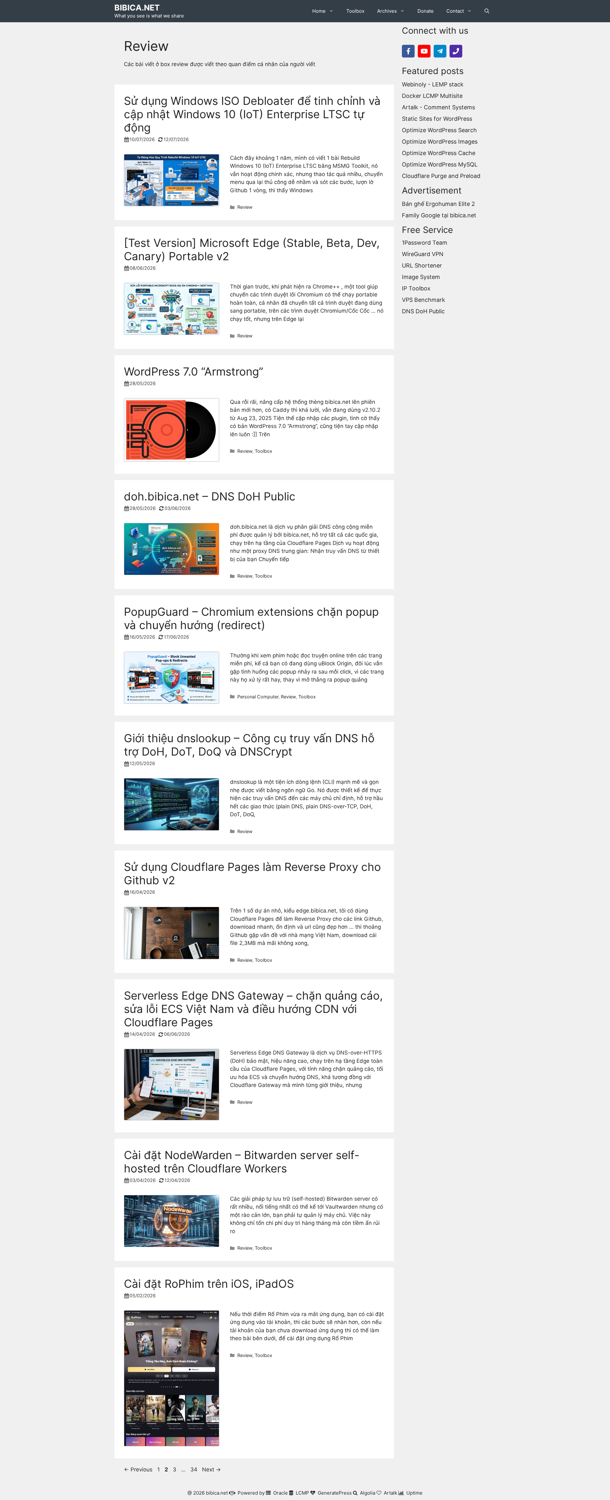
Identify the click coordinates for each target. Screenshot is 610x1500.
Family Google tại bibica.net (439, 215)
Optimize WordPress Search (439, 130)
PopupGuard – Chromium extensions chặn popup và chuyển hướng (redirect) (251, 618)
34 (194, 1469)
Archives (387, 11)
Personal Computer (257, 696)
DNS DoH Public (423, 311)
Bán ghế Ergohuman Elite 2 (438, 203)
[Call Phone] (456, 51)
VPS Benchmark (423, 299)
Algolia (367, 1493)
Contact (455, 11)
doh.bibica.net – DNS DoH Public (209, 496)
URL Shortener (422, 265)
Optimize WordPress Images (440, 141)
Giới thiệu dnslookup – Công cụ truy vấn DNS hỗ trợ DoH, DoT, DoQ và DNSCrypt (249, 744)
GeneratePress (335, 1493)
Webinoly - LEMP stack (433, 84)
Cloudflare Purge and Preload (441, 176)
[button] (487, 11)
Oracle (280, 1493)
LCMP (302, 1493)
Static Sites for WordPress (437, 118)
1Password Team (424, 242)
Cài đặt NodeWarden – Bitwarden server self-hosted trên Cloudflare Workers (241, 1161)
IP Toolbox (416, 288)
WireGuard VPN (423, 254)
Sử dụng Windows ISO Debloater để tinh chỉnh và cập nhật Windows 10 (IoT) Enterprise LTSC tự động (252, 114)
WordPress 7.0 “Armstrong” (193, 371)
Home (319, 11)
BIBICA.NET (137, 7)
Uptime (414, 1493)
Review (245, 207)
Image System (421, 277)
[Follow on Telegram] (440, 51)
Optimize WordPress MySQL (440, 164)
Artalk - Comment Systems (438, 107)
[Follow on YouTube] (424, 51)
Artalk (390, 1493)
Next (211, 1469)
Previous (138, 1469)
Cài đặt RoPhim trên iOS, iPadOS (209, 1283)
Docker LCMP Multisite (432, 95)
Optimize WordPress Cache (438, 153)
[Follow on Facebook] (408, 51)
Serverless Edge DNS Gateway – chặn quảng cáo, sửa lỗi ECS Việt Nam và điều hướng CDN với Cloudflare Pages (253, 1009)
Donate (425, 11)
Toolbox (355, 11)
